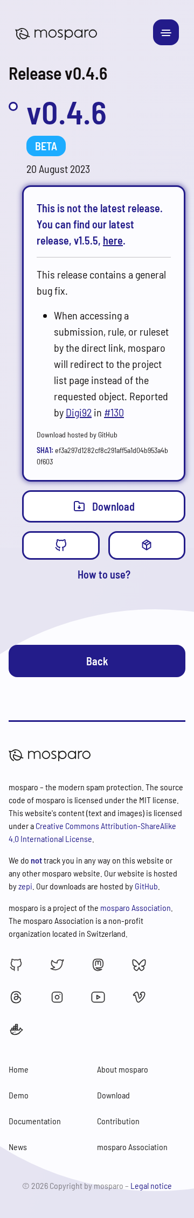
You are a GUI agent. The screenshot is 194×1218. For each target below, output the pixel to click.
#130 (114, 412)
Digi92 (79, 412)
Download (113, 506)
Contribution (118, 1121)
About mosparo (122, 1069)
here (113, 240)
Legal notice (151, 1185)
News (18, 1147)
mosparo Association (135, 907)
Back (97, 661)
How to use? (104, 574)
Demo (19, 1095)
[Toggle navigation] (166, 32)
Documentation (35, 1121)
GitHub (146, 886)
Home (19, 1069)
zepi (25, 886)
